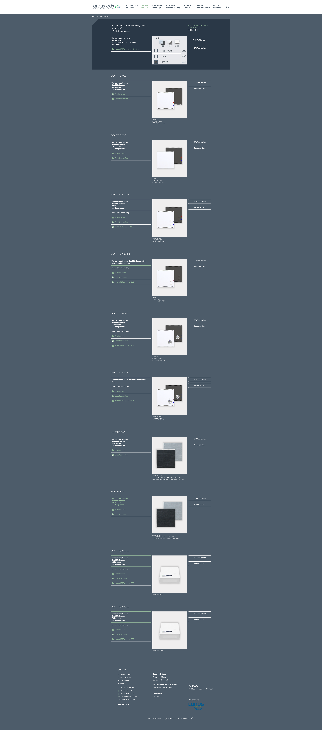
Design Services (217, 6)
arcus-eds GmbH (124, 674)
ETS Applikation (200, 558)
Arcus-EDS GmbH (160, 677)
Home (94, 16)
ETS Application (200, 48)
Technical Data (199, 89)
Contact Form (123, 704)
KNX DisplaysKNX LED (132, 6)
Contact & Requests (161, 680)
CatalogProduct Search (203, 6)
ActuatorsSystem (187, 6)
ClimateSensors (144, 6)
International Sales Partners (165, 685)
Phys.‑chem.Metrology (157, 6)
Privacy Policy (183, 718)
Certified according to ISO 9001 (201, 689)
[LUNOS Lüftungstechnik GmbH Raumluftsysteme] (196, 706)
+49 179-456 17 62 (126, 694)
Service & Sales (159, 674)
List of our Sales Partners (163, 687)
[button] (228, 7)
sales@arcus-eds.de (127, 700)
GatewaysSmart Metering (173, 6)
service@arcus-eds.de (128, 697)
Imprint (173, 718)
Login (165, 718)
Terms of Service (154, 718)
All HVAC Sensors (199, 40)
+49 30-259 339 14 (126, 688)
